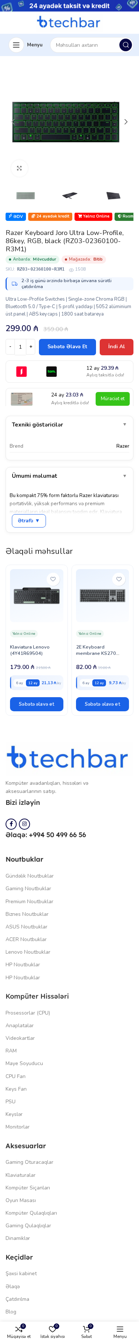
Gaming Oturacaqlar (29, 1162)
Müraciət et (113, 398)
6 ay (19, 682)
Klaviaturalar (21, 1175)
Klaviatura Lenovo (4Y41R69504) (30, 650)
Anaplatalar (20, 1025)
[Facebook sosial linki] (11, 824)
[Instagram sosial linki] (24, 824)
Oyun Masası (21, 1200)
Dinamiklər (18, 1238)
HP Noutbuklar (23, 964)
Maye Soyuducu (24, 1063)
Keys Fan (16, 1089)
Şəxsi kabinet (21, 1273)
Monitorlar (18, 1126)
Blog (11, 1311)
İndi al (116, 346)
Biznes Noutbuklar (27, 914)
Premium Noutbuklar (29, 901)
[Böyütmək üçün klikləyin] (19, 168)
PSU (11, 1101)
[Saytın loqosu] (69, 22)
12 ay (32, 682)
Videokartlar (20, 1038)
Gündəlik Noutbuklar (30, 875)
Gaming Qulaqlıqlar (28, 1225)
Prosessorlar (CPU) (28, 1012)
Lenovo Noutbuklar (28, 952)
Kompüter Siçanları (28, 1187)
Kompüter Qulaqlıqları (31, 1213)
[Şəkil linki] (69, 758)
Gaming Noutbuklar (28, 888)
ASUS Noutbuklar (26, 926)
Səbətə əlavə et (67, 346)
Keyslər (14, 1114)
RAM (11, 1050)
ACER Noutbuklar (26, 939)
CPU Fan (16, 1076)
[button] (36, 704)
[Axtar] (125, 45)
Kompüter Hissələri (37, 996)
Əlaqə (13, 1286)
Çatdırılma (17, 1299)
